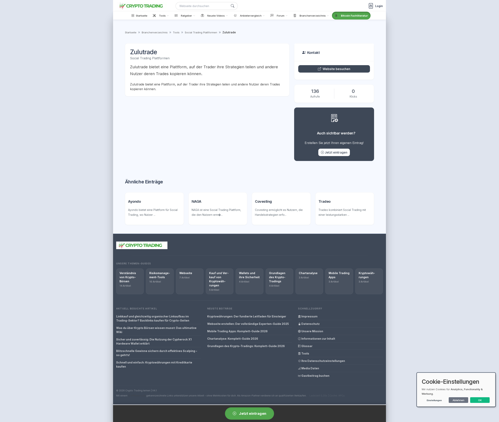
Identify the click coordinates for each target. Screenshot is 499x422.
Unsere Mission (312, 331)
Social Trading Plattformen (201, 32)
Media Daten (310, 368)
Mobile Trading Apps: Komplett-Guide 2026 (237, 331)
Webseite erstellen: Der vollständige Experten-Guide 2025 (248, 323)
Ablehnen (458, 400)
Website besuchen (336, 69)
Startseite (130, 32)
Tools (176, 32)
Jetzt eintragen (336, 152)
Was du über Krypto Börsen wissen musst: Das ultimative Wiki (156, 330)
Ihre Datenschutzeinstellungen (323, 360)
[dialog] (456, 389)
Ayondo (134, 201)
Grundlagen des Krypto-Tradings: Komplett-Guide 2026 (246, 346)
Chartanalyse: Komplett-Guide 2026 (232, 338)
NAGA (196, 201)
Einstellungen (434, 400)
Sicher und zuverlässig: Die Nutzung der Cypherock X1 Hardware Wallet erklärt (154, 341)
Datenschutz (310, 323)
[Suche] (232, 6)
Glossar (306, 346)
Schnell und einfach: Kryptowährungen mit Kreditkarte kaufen (154, 364)
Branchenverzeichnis (155, 32)
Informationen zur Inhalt (318, 338)
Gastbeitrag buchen (315, 375)
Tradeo (325, 201)
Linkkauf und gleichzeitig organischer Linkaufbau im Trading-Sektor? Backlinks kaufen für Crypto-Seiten (152, 318)
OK (480, 400)
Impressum (309, 316)
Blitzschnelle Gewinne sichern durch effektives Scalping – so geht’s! (156, 353)
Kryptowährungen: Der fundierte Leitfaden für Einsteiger (246, 316)
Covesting (263, 201)
